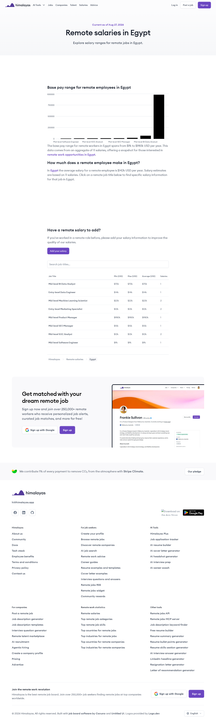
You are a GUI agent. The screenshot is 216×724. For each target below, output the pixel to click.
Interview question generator (29, 630)
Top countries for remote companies (102, 641)
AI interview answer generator (168, 653)
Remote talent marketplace (28, 636)
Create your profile (92, 533)
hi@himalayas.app (23, 502)
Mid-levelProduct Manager (63, 317)
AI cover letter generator (165, 550)
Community (19, 539)
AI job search (89, 550)
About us (17, 533)
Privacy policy (20, 567)
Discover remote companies (98, 545)
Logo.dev (154, 713)
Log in (174, 5)
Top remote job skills (93, 624)
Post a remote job (22, 613)
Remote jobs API (160, 613)
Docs (15, 545)
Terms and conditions (25, 562)
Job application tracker (164, 539)
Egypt (54, 170)
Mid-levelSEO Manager (61, 325)
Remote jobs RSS (91, 584)
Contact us (18, 573)
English (194, 713)
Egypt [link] (93, 359)
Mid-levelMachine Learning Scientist (68, 300)
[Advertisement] (108, 72)
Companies (62, 5)
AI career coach (160, 567)
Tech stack (18, 550)
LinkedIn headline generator (167, 658)
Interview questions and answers (100, 579)
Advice (94, 5)
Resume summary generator (167, 636)
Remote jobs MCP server (164, 619)
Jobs (50, 5)
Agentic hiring (20, 647)
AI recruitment (20, 641)
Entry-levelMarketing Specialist (65, 309)
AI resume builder (160, 545)
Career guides (89, 562)
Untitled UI (117, 713)
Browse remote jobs (93, 539)
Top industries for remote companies (103, 647)
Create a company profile (27, 653)
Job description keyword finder (169, 624)
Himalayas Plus (159, 533)
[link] (54, 359)
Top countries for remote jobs (98, 630)
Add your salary (58, 251)
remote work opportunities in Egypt (71, 154)
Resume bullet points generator (169, 641)
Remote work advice (93, 556)
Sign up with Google (42, 430)
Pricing (16, 658)
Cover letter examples (94, 573)
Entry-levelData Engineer (62, 292)
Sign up (204, 5)
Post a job (188, 5)
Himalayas (54, 359)
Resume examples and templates (100, 567)
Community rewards (93, 596)
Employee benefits (23, 556)
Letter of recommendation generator (172, 670)
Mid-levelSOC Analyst (60, 334)
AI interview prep (160, 562)
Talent (73, 5)
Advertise (17, 664)
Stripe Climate (133, 471)
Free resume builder (161, 630)
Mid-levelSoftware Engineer (63, 342)
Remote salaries (74, 359)
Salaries (83, 5)
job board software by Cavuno (87, 713)
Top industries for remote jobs (99, 636)
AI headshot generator (164, 556)
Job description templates (27, 624)
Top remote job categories (96, 619)
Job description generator (27, 619)
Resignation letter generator (167, 664)
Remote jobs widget (93, 590)
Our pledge (194, 471)
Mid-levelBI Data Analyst (62, 283)
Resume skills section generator (169, 647)
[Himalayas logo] (17, 5)
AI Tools (37, 5)
